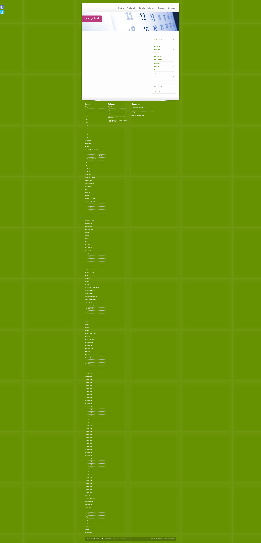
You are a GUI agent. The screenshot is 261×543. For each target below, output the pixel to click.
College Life (87, 171)
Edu (86, 189)
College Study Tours (90, 177)
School (86, 321)
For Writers (87, 281)
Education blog (88, 207)
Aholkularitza (131, 8)
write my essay (88, 507)
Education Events (89, 211)
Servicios (156, 69)
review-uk (87, 318)
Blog (86, 162)
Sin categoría (88, 330)
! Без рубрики (88, 106)
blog (86, 165)
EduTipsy (87, 235)
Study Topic (87, 351)
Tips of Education (89, 364)
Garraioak (161, 8)
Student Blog (88, 336)
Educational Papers (89, 229)
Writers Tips (88, 513)
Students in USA (89, 342)
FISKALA (156, 53)
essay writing (88, 259)
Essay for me (88, 250)
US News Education (90, 498)
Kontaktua (171, 8)
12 (85, 110)
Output (86, 312)
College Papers (88, 174)
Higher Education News (90, 299)
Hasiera (121, 8)
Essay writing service (90, 269)
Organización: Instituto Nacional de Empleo (118, 113)
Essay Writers (88, 253)
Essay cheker (88, 247)
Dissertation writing (89, 183)
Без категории (88, 532)
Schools (87, 324)
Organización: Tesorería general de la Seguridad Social (117, 121)
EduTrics (87, 238)
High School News (89, 290)
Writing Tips (87, 526)
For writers (87, 284)
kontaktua (157, 63)
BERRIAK (157, 46)
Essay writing (88, 256)
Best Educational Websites (91, 149)
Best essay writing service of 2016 (93, 155)
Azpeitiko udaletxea (113, 106)
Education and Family (90, 201)
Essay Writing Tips (89, 272)
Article (86, 113)
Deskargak (157, 49)
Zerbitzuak (157, 76)
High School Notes (89, 293)
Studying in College (89, 357)
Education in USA (89, 214)
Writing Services (89, 520)
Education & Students (90, 198)
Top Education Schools (90, 367)
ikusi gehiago (160, 91)
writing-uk (87, 529)
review (86, 315)
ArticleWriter (88, 143)
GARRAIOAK (158, 56)
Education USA (88, 226)
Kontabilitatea (158, 59)
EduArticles (87, 192)
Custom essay (88, 180)
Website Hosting (89, 501)
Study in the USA (89, 348)
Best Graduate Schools (90, 159)
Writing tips (87, 523)
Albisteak (156, 43)
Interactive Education (90, 305)
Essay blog (87, 244)
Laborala (150, 8)
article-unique (88, 140)
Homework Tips (88, 302)
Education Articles (89, 204)
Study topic (87, 354)
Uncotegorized (88, 495)
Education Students (89, 220)
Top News (87, 370)
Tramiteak (157, 73)
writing (86, 517)
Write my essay (88, 504)
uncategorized (88, 373)
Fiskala (142, 8)
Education (87, 195)
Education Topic (88, 223)
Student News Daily (89, 339)
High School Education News (92, 287)
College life (87, 168)
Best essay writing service (91, 152)
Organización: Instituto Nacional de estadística (116, 116)
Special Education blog (90, 333)
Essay (86, 241)
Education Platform (89, 217)
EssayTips (87, 278)
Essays (86, 275)
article (86, 116)
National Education (89, 308)
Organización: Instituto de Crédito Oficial (118, 110)
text (85, 360)
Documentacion (88, 186)
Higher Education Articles (91, 296)
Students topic (88, 345)
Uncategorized (88, 376)
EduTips (87, 232)
